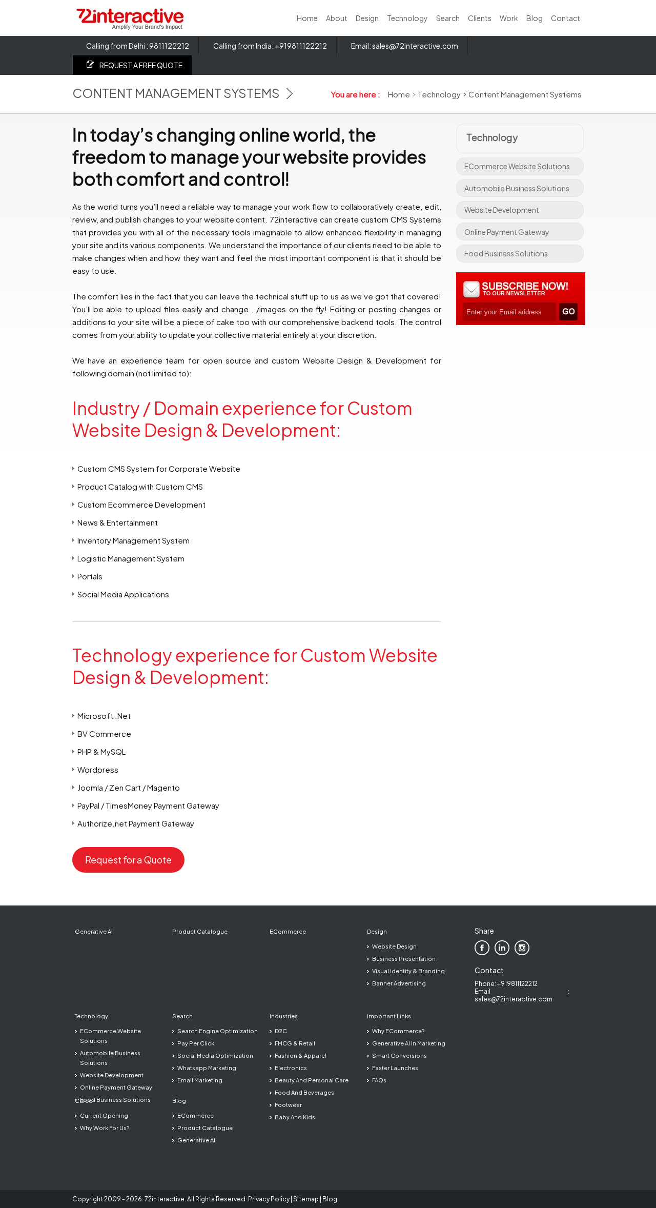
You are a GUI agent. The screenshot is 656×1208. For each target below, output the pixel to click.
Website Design (394, 946)
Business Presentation (404, 958)
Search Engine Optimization (217, 1031)
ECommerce (288, 931)
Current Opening (104, 1115)
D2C (281, 1031)
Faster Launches (395, 1067)
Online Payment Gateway (506, 231)
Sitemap (306, 1199)
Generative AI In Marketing (408, 1043)
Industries (284, 1016)
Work (509, 18)
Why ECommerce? (398, 1031)
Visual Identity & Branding (408, 971)
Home (307, 18)
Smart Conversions (399, 1055)
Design (367, 18)
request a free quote (140, 65)
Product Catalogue (200, 931)
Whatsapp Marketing (206, 1067)
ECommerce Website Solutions (517, 166)
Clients (479, 18)
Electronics (291, 1067)
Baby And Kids (295, 1117)
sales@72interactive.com (415, 45)
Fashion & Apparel (300, 1055)
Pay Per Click (195, 1043)
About (336, 18)
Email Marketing (199, 1080)
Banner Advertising (399, 983)
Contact (565, 18)
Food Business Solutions (506, 253)
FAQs (379, 1080)
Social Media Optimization (215, 1055)
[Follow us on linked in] (502, 947)
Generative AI (94, 931)
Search (448, 18)
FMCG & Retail (295, 1043)
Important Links (389, 1016)
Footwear (288, 1104)
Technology (407, 18)
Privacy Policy (269, 1199)
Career (84, 1100)
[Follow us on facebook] (482, 947)
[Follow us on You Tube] (542, 947)
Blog (534, 18)
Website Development (501, 209)
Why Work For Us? (104, 1127)
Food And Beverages (304, 1092)
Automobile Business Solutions (516, 188)
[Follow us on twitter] (522, 947)
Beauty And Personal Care (311, 1080)
